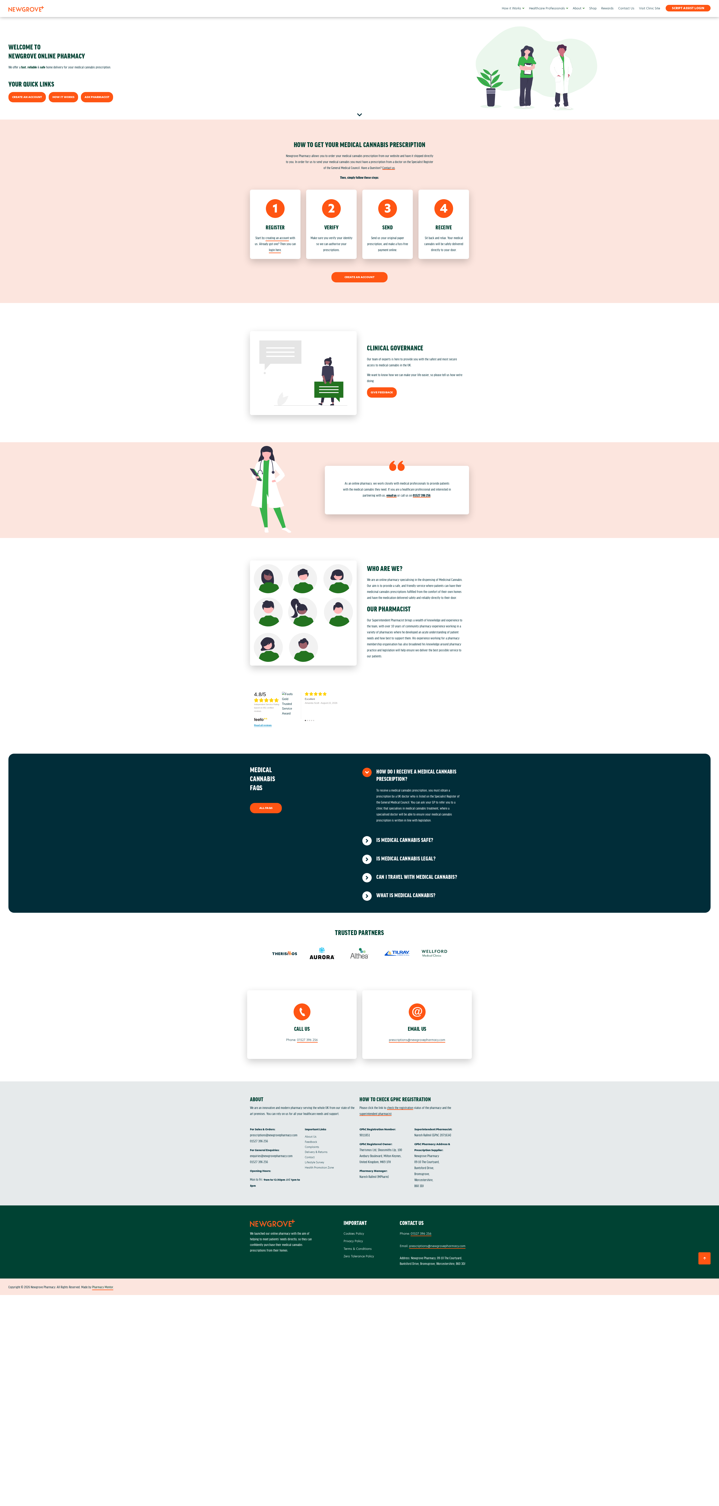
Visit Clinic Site (649, 8)
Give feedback (382, 392)
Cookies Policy (354, 1233)
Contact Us (626, 8)
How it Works (511, 8)
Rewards (607, 8)
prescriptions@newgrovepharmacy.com (417, 1040)
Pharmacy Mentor (102, 1287)
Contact (310, 1157)
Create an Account (27, 97)
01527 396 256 (421, 495)
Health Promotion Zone (319, 1167)
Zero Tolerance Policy (359, 1256)
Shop (593, 8)
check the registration (400, 1107)
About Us (310, 1137)
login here (275, 249)
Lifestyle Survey (314, 1162)
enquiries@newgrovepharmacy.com (271, 1155)
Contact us (388, 167)
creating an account (277, 237)
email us (391, 495)
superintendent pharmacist (376, 1113)
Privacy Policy (353, 1241)
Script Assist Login (688, 8)
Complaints (312, 1147)
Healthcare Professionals (547, 8)
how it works (63, 97)
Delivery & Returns (316, 1152)
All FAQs (265, 808)
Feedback (311, 1142)
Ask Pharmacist (97, 97)
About (577, 8)
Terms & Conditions (358, 1249)
